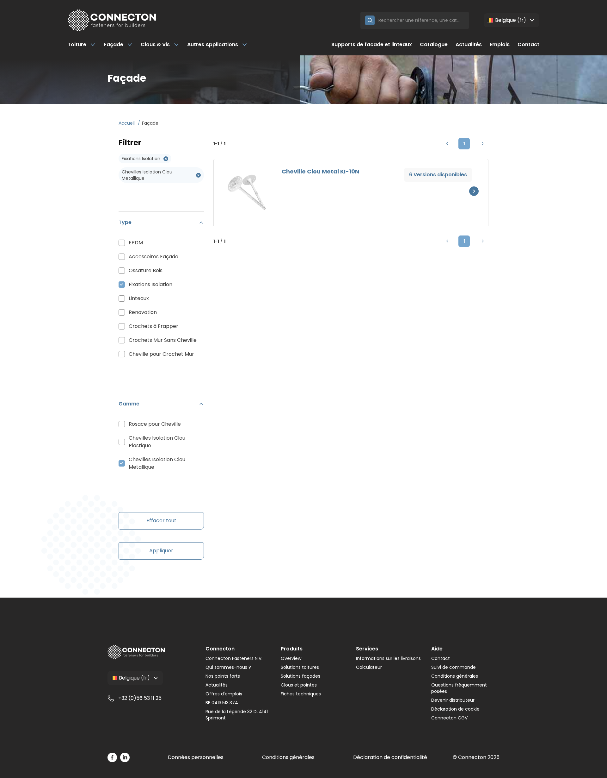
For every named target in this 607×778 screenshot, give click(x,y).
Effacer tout (161, 520)
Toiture (77, 44)
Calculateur (369, 667)
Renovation (143, 312)
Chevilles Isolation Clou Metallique (157, 463)
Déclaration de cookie (455, 709)
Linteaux (139, 298)
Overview (291, 658)
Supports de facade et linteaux (371, 44)
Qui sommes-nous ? (228, 667)
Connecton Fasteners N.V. (233, 658)
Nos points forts (222, 676)
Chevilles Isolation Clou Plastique (157, 441)
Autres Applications (212, 44)
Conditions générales (454, 676)
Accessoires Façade (153, 256)
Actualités (469, 44)
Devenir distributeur (453, 700)
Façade (113, 44)
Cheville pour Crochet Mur (161, 354)
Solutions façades (300, 676)
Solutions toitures (300, 667)
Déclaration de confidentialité (390, 757)
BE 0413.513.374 (221, 703)
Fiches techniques (301, 694)
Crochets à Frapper (153, 326)
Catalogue (434, 44)
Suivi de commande (453, 667)
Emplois (500, 44)
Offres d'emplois (223, 694)
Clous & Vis (155, 44)
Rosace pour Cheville (155, 424)
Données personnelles (196, 757)
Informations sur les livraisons (388, 658)
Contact (528, 44)
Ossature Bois (145, 270)
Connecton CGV (449, 718)
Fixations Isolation (150, 284)
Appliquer (161, 550)
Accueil (127, 123)
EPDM (136, 242)
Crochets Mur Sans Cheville (163, 340)
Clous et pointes (299, 685)
